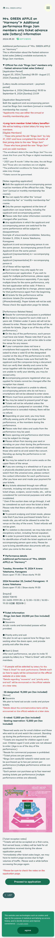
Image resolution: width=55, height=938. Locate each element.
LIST (9, 895)
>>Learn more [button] (22, 924)
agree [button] (28, 930)
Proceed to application (27, 881)
